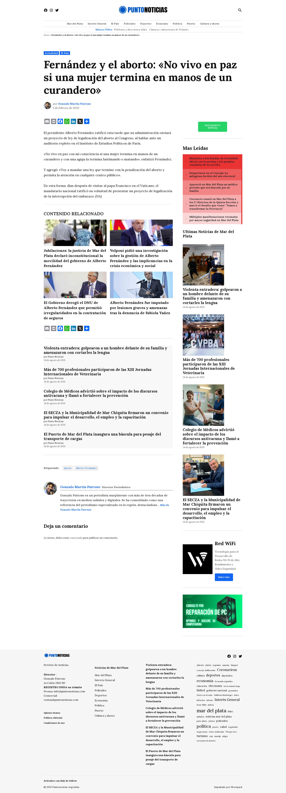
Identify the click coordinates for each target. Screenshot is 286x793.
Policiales (129, 23)
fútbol (201, 690)
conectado (76, 537)
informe (209, 700)
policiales (222, 720)
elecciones (215, 686)
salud (223, 726)
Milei (230, 711)
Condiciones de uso (54, 723)
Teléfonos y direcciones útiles (130, 29)
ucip (211, 736)
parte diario (202, 721)
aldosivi (200, 665)
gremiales (233, 690)
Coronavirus (227, 670)
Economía (162, 23)
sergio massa (202, 732)
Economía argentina (224, 681)
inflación (201, 700)
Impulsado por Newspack (228, 787)
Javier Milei (201, 705)
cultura (201, 675)
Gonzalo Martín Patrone (74, 103)
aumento (225, 665)
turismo (202, 736)
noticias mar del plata (219, 716)
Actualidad (51, 53)
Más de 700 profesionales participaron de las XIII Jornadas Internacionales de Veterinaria (97, 371)
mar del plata (211, 710)
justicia (211, 705)
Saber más (224, 577)
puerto (215, 727)
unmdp (217, 736)
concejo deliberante (206, 670)
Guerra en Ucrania (204, 695)
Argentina (217, 665)
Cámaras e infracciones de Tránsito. (169, 29)
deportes (213, 675)
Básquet (234, 665)
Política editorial (53, 717)
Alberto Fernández (86, 468)
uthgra (225, 736)
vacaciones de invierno (206, 741)
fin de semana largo (232, 686)
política (204, 726)
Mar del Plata (75, 23)
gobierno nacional (216, 690)
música (200, 716)
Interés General (97, 23)
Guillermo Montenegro (223, 695)
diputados (227, 675)
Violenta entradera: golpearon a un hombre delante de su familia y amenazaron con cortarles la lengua (105, 350)
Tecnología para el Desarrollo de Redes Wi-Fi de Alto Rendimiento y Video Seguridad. (227, 560)
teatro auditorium (216, 732)
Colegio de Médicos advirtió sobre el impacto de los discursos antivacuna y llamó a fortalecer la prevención (100, 393)
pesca (212, 721)
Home (46, 35)
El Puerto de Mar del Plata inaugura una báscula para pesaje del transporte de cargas (102, 436)
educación (202, 686)
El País (115, 23)
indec (236, 695)
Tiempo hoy (231, 731)
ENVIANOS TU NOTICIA (212, 126)
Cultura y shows (209, 23)
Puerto (191, 23)
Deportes (145, 23)
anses (208, 665)
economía (205, 680)
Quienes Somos (52, 712)
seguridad (233, 727)
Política (177, 23)
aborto (68, 468)
